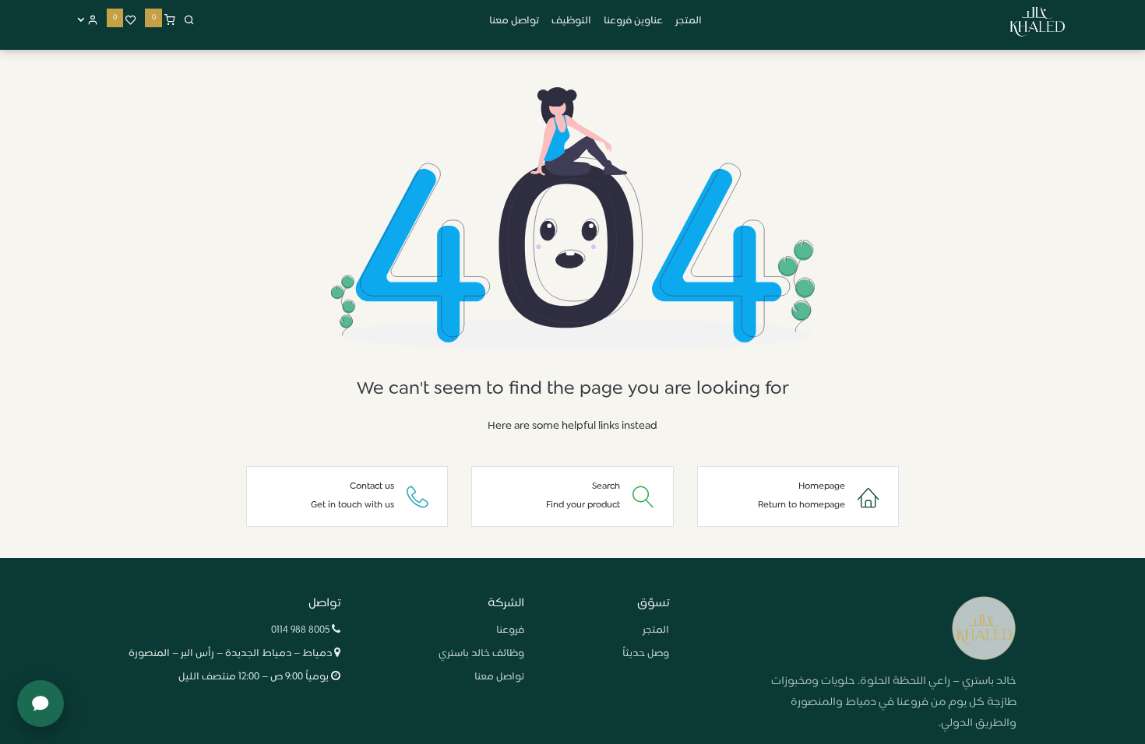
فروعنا (510, 630)
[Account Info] (87, 21)
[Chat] (40, 703)
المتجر (656, 630)
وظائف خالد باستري (481, 653)
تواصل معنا (499, 677)
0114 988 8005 (300, 630)
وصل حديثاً (645, 653)
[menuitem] (688, 22)
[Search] (189, 21)
